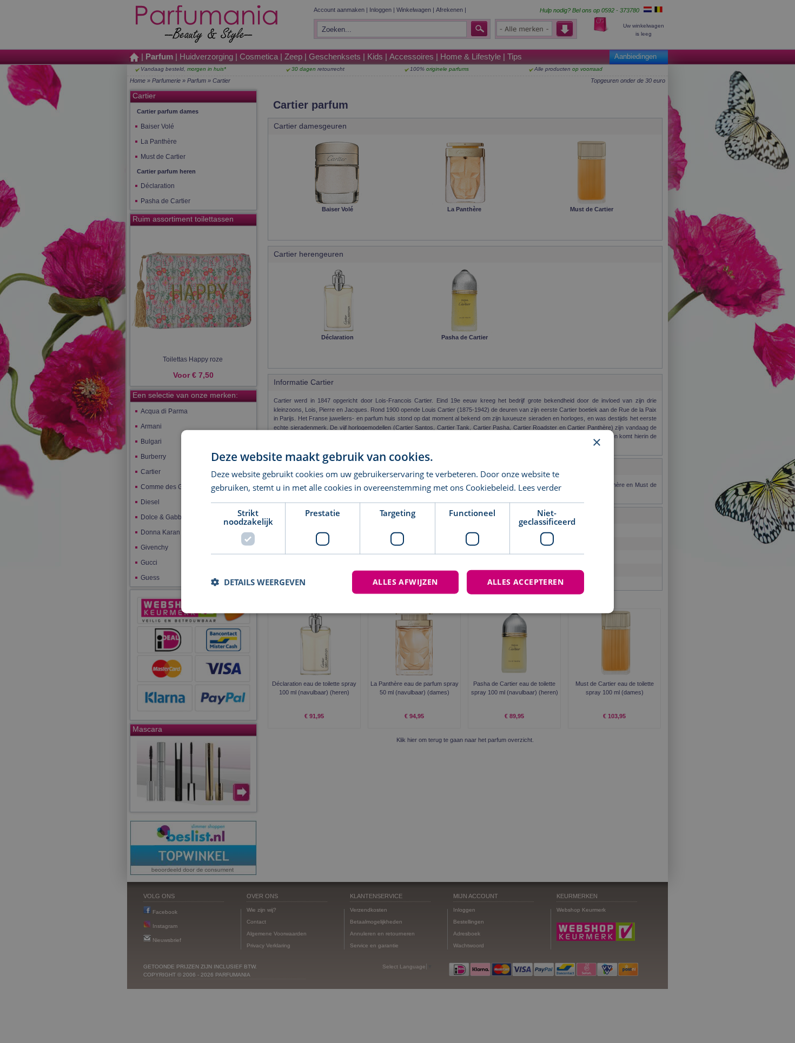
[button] (258, 582)
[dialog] (397, 521)
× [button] (596, 443)
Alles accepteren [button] (525, 582)
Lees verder (539, 487)
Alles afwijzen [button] (405, 582)
